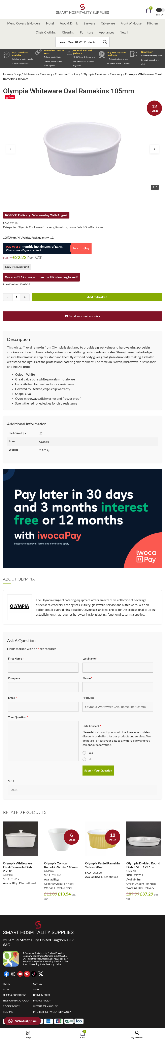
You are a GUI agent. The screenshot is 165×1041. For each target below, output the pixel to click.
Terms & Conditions (14, 995)
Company (14, 678)
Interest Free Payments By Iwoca (52, 1012)
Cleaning (68, 32)
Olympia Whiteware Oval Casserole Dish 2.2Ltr (17, 867)
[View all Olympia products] (19, 615)
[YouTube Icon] (20, 974)
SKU (11, 781)
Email (12, 697)
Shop (17, 74)
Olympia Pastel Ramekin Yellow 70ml (102, 865)
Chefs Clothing (46, 32)
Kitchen (152, 23)
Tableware (108, 23)
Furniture (86, 32)
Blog (6, 989)
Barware (89, 23)
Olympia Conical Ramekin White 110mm (60, 865)
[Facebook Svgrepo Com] (6, 974)
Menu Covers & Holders (23, 23)
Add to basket (97, 297)
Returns (8, 1012)
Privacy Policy (42, 1000)
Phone (87, 678)
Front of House (131, 23)
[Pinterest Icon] (27, 974)
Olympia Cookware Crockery (102, 74)
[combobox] (82, 42)
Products (88, 697)
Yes (91, 752)
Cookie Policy (11, 1006)
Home (7, 74)
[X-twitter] (40, 974)
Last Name (89, 658)
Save (11, 97)
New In (125, 32)
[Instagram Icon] (13, 974)
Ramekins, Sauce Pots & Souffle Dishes (79, 227)
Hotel (50, 23)
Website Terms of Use (45, 1006)
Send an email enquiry (84, 316)
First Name (16, 658)
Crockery (46, 74)
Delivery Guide (41, 995)
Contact (38, 983)
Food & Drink (69, 23)
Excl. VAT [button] (160, 14)
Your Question (18, 717)
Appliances (106, 32)
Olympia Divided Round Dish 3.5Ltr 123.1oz (143, 865)
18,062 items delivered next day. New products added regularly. (84, 61)
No (90, 759)
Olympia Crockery (67, 74)
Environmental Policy (16, 1000)
